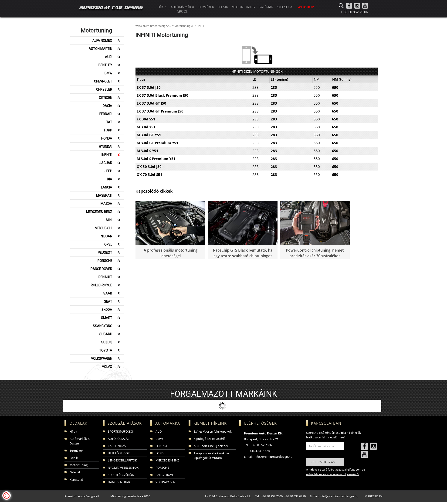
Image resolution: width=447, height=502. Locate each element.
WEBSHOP (306, 7)
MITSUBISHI (103, 228)
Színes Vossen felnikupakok (213, 431)
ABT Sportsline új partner (211, 446)
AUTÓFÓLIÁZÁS (118, 439)
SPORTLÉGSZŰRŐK (121, 475)
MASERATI (104, 195)
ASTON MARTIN (100, 49)
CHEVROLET (103, 81)
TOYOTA (105, 350)
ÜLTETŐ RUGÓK (119, 453)
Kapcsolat (285, 7)
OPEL (108, 244)
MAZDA (106, 203)
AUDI (108, 57)
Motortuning (243, 7)
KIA (109, 179)
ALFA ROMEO (102, 40)
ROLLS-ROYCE (101, 285)
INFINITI (107, 155)
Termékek (206, 7)
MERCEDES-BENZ (99, 212)
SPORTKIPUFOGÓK (121, 431)
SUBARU (105, 334)
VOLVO (107, 367)
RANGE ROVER (101, 269)
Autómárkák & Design (182, 9)
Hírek (162, 7)
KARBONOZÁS (117, 446)
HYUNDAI (105, 146)
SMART (106, 318)
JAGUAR (105, 163)
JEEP (108, 171)
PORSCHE (105, 261)
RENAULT (105, 277)
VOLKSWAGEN (101, 358)
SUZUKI (106, 342)
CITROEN (105, 97)
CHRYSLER (104, 89)
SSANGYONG (102, 326)
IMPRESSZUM (373, 496)
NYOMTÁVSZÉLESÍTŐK (123, 467)
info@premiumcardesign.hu (273, 456)
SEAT (108, 301)
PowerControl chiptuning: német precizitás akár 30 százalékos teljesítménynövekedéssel (315, 256)
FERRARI (105, 114)
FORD (108, 130)
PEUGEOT (105, 252)
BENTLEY (105, 65)
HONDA (106, 138)
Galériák (266, 7)
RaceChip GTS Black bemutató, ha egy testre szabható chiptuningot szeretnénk (242, 256)
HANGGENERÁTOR (120, 482)
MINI (109, 220)
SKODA (107, 309)
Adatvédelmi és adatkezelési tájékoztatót (332, 474)
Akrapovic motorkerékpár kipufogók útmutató (211, 455)
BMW (108, 73)
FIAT (109, 122)
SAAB (107, 293)
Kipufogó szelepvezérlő (210, 439)
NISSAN (106, 236)
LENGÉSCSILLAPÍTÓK (122, 460)
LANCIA (106, 187)
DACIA (107, 106)
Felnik (223, 7)
